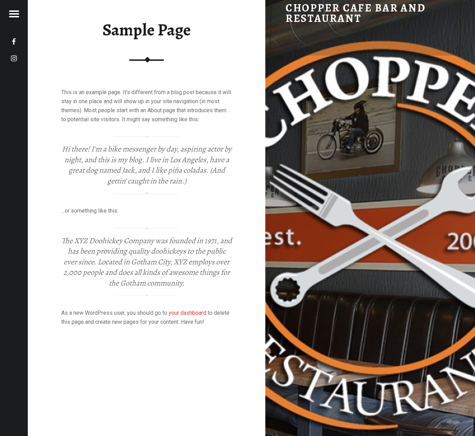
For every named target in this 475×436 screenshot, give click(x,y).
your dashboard (187, 313)
